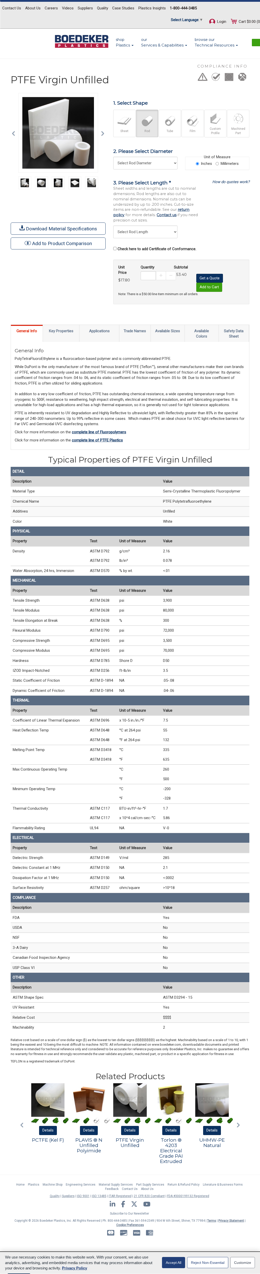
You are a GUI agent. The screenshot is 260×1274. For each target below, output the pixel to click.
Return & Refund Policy (184, 1184)
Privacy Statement (231, 1220)
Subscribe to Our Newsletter (129, 1213)
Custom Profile (215, 131)
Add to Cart (209, 287)
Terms (211, 1220)
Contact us (166, 215)
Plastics (33, 1184)
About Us (33, 8)
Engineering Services (80, 1184)
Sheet (124, 131)
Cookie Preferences (130, 1225)
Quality (102, 8)
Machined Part (238, 131)
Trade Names (135, 331)
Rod (147, 131)
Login (221, 21)
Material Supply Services (116, 1184)
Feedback (112, 1189)
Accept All (173, 1263)
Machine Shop (52, 1184)
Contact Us (11, 8)
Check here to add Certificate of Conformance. (157, 249)
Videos (68, 8)
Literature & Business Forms (223, 1184)
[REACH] (229, 78)
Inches (206, 163)
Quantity (147, 267)
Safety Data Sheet (233, 334)
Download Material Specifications (61, 229)
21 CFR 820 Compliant (149, 1196)
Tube (170, 131)
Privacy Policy (74, 1268)
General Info (27, 331)
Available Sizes (167, 331)
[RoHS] (215, 78)
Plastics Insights (152, 8)
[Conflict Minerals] (242, 78)
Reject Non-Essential (207, 1263)
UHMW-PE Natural (212, 1142)
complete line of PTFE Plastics (97, 440)
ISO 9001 (83, 1196)
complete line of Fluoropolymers (99, 432)
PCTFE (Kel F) (48, 1140)
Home (20, 1184)
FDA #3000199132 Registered (188, 1196)
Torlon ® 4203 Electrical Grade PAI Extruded (171, 1150)
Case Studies (123, 8)
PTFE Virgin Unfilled (130, 1142)
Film (193, 131)
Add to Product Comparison (62, 243)
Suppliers (85, 8)
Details (48, 1130)
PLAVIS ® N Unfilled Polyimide (88, 1145)
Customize (242, 1263)
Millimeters (230, 163)
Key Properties (61, 331)
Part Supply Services (150, 1184)
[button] (15, 132)
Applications (99, 331)
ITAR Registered (120, 1196)
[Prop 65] (202, 78)
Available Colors (201, 334)
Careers (51, 8)
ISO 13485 (99, 1196)
